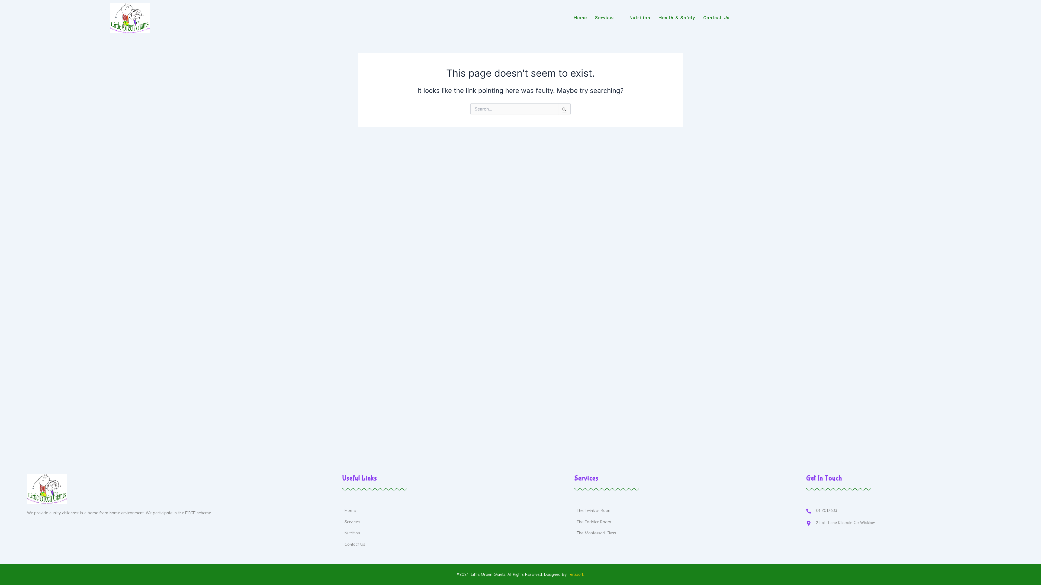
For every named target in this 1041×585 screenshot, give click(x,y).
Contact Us (716, 18)
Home (580, 18)
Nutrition (639, 18)
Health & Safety (676, 18)
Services (605, 18)
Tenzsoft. (576, 574)
